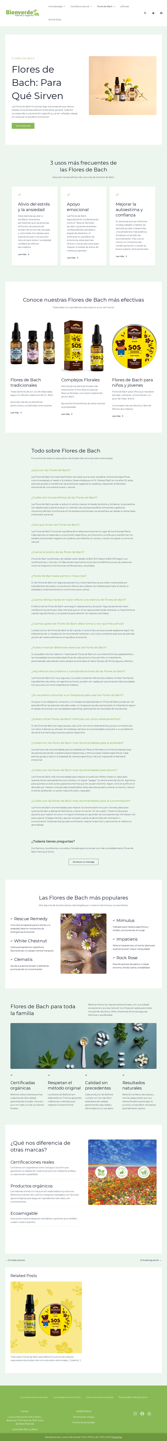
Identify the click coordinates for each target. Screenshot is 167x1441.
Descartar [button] (117, 1437)
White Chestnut (30, 940)
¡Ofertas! (124, 6)
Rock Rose (127, 957)
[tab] (83, 479)
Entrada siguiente (151, 1260)
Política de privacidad (83, 1422)
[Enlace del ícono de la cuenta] (161, 13)
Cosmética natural (79, 6)
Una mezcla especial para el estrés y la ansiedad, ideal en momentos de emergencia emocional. (30, 928)
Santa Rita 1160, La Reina (24, 1429)
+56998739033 (83, 1411)
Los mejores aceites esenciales (34, 1397)
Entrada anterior (15, 1260)
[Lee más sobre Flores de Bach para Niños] (46, 1317)
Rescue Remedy (30, 918)
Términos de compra (83, 1417)
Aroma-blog (54, 19)
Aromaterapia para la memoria (67, 1397)
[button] (63, 6)
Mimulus (125, 920)
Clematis (23, 959)
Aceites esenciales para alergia (99, 1397)
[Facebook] (142, 1414)
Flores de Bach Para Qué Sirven (133, 1397)
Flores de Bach (104, 6)
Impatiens (127, 939)
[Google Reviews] (149, 1414)
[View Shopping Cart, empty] (153, 13)
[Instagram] (135, 1414)
